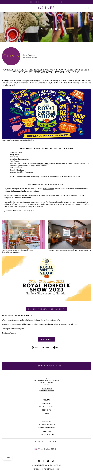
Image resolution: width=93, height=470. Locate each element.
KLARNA (46, 413)
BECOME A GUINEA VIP (46, 442)
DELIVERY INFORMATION (46, 424)
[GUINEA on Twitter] (48, 461)
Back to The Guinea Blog (48, 366)
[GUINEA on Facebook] (43, 461)
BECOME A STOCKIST (46, 407)
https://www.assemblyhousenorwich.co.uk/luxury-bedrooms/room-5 (69, 250)
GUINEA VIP (46, 403)
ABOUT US (46, 400)
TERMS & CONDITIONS (46, 435)
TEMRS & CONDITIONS (41, 469)
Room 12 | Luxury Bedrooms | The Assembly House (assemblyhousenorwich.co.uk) (18, 251)
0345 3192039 (47, 388)
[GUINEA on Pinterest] (53, 461)
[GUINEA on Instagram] (38, 461)
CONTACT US (46, 421)
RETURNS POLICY (47, 431)
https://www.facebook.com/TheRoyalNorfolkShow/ (18, 140)
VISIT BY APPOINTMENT (47, 428)
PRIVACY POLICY (54, 469)
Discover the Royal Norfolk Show (46, 309)
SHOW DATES (46, 410)
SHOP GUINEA (46, 339)
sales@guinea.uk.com (47, 391)
